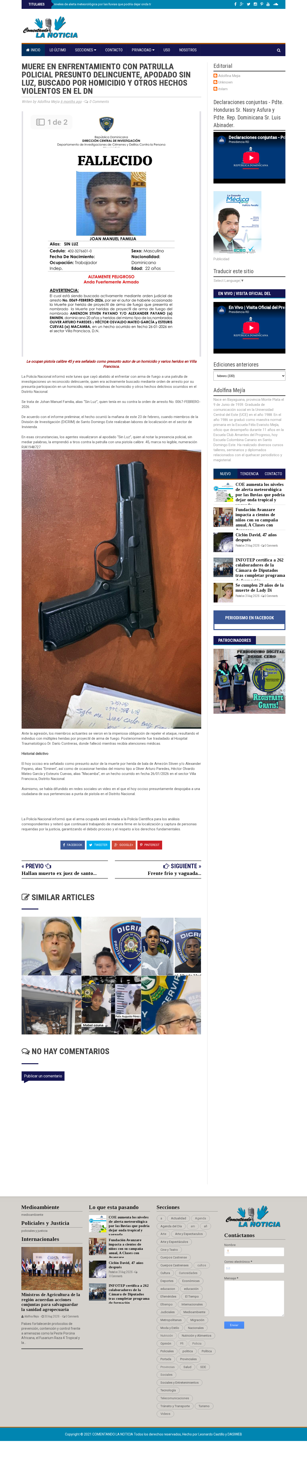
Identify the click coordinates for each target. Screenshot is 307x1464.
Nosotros (188, 50)
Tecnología (168, 1390)
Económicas (191, 1281)
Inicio (35, 50)
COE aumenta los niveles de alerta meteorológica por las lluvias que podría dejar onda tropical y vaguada (101, 4)
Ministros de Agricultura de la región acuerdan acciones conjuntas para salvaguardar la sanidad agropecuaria (50, 1302)
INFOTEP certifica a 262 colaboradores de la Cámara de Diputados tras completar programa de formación (260, 570)
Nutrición (166, 1335)
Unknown (225, 82)
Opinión (165, 1343)
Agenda (200, 1218)
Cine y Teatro (169, 1249)
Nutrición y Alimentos (196, 1335)
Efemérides (168, 1296)
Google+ (126, 845)
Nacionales (196, 1328)
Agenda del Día (171, 1226)
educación (191, 1289)
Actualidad (178, 1218)
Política (207, 1351)
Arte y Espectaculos (189, 1234)
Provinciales (188, 1359)
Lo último (57, 50)
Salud (187, 1367)
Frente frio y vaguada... (174, 873)
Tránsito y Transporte (175, 1406)
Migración (197, 1320)
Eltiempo (166, 1304)
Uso (167, 50)
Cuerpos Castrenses (174, 1265)
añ (205, 1226)
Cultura (165, 1273)
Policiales (167, 1351)
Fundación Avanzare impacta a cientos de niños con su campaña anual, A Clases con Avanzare (257, 520)
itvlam (223, 89)
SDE (203, 1367)
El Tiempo (192, 1296)
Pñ (181, 1343)
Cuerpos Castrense (173, 1257)
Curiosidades (188, 1273)
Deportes (166, 1281)
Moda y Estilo (169, 1328)
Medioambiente (194, 1312)
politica (188, 1351)
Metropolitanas (171, 1320)
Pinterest (151, 845)
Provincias (167, 1367)
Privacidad (142, 50)
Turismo (204, 1406)
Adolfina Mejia (229, 76)
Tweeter (100, 845)
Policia (196, 1343)
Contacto (114, 50)
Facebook (74, 845)
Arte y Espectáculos (174, 1242)
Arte (163, 1234)
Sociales (166, 1374)
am (193, 1226)
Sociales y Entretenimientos (179, 1382)
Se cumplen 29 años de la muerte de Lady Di (260, 588)
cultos (201, 1265)
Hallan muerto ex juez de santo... (59, 873)
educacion (167, 1289)
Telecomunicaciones (174, 1398)
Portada (165, 1359)
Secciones (84, 50)
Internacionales (192, 1304)
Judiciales (167, 1312)
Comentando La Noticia (113, 1434)
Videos (165, 1414)
